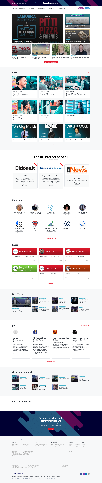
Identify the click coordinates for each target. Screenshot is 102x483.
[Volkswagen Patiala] (67, 227)
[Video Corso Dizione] (51, 133)
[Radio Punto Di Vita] (24, 272)
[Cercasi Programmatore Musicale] (21, 343)
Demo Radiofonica (15, 466)
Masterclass (31, 8)
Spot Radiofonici (26, 453)
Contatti (63, 463)
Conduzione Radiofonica (43, 385)
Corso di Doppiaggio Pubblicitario (41, 447)
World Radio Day (61, 8)
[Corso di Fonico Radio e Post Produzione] (77, 87)
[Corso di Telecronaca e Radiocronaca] (51, 87)
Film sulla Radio (26, 444)
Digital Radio (14, 451)
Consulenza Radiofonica (16, 464)
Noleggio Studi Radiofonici (17, 461)
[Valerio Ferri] (67, 210)
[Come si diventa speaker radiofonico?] (21, 378)
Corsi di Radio (22, 8)
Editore (76, 450)
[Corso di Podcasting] (51, 111)
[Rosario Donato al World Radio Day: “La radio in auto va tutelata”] (41, 300)
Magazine (14, 8)
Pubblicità (63, 464)
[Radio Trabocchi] (51, 272)
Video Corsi (31, 476)
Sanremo (13, 447)
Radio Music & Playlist (16, 449)
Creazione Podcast (15, 463)
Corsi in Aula (19, 476)
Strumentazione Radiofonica (28, 451)
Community (51, 8)
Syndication (84, 446)
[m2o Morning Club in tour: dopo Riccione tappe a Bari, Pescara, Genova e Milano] (41, 51)
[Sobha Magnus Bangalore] (82, 210)
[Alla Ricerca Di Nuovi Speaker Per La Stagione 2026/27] (41, 343)
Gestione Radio (30, 464)
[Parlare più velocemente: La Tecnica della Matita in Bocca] (80, 378)
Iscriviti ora (51, 429)
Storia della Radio (26, 445)
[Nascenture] (82, 227)
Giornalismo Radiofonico (27, 452)
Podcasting (14, 445)
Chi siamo (63, 461)
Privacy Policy (64, 466)
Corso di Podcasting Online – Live (57, 450)
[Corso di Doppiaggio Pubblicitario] (24, 111)
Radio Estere (14, 450)
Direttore (76, 449)
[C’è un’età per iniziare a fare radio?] (41, 378)
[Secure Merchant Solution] (19, 227)
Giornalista (71, 451)
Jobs (44, 476)
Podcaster (71, 445)
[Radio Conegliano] (77, 255)
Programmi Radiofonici (31, 461)
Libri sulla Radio (26, 454)
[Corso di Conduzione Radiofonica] (24, 87)
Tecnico (70, 450)
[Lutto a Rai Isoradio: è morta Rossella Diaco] (61, 51)
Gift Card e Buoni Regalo (31, 466)
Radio (41, 476)
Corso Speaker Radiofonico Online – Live (58, 449)
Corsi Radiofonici (15, 456)
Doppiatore (71, 446)
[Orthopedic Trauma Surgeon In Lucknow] (35, 210)
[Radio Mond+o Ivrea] (77, 272)
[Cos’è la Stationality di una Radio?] (61, 378)
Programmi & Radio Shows (17, 454)
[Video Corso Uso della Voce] (77, 133)
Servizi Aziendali (41, 8)
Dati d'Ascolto (14, 455)
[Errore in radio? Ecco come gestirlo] (21, 387)
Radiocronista (77, 444)
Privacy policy (38, 478)
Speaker (70, 444)
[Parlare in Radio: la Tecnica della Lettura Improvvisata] (41, 387)
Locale (83, 447)
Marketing (77, 446)
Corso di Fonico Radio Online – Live (57, 444)
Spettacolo (14, 446)
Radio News (15, 55)
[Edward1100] (51, 255)
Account (76, 447)
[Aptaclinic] (51, 210)
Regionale (83, 445)
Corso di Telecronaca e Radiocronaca (41, 445)
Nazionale (83, 444)
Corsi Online (25, 476)
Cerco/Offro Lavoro (65, 465)
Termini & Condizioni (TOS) (49, 478)
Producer (71, 449)
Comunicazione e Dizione (16, 453)
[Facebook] (81, 474)
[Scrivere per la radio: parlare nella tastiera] (61, 387)
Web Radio (25, 449)
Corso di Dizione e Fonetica (40, 450)
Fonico (70, 447)
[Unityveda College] (35, 227)
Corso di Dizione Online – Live (56, 447)
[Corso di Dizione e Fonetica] (77, 111)
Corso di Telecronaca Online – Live (57, 446)
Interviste (61, 298)
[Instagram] (84, 474)
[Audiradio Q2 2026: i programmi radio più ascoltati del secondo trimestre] (77, 21)
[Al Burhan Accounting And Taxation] (51, 227)
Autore (76, 445)
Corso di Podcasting (38, 449)
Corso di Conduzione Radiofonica (41, 444)
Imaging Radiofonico (31, 463)
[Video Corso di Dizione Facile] (24, 133)
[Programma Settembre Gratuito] (61, 343)
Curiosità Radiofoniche (27, 450)
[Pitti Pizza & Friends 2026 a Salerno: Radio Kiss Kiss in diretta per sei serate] (37, 28)
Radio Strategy (81, 376)
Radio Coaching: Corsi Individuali (33, 465)
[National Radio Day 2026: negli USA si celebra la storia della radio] (77, 36)
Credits (54, 478)
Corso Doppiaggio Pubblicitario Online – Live (59, 445)
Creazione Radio (15, 465)
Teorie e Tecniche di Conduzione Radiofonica (52, 461)
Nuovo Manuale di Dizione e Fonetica (50, 463)
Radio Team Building (31, 467)
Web (82, 449)
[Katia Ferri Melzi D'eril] (19, 210)
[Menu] (88, 3)
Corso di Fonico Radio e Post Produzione (42, 446)
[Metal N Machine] (24, 255)
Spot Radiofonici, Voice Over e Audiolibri (19, 467)
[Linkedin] (86, 474)
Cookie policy (43, 478)
